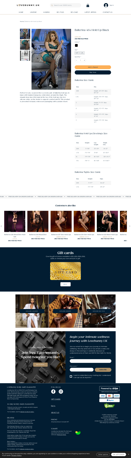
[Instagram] (61, 391)
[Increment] (85, 60)
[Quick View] (14, 221)
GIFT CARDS (55, 399)
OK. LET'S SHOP (118, 454)
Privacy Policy (16, 455)
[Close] (128, 454)
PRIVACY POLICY (108, 421)
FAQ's (53, 406)
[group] (65, 226)
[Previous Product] (1, 226)
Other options (103, 454)
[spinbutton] (80, 60)
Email (72, 357)
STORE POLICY (99, 421)
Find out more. (61, 434)
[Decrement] (76, 60)
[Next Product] (130, 226)
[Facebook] (53, 391)
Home (22, 21)
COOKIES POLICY (119, 421)
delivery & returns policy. (27, 411)
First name (73, 366)
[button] (87, 5)
